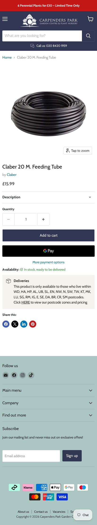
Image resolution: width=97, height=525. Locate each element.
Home (7, 58)
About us (23, 511)
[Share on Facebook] (5, 324)
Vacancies (59, 511)
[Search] (88, 35)
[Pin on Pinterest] (32, 324)
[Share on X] (14, 324)
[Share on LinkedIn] (23, 324)
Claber (11, 175)
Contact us (41, 511)
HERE (25, 302)
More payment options (48, 262)
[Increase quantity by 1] (43, 219)
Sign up (72, 455)
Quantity (8, 209)
